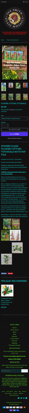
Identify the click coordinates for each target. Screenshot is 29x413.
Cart (26, 2)
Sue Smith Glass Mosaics (16, 402)
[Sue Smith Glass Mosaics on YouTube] (26, 398)
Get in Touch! (15, 330)
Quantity (3, 122)
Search (14, 327)
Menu (5, 2)
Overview (14, 340)
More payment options (14, 138)
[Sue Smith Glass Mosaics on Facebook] (18, 398)
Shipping (11, 109)
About (14, 332)
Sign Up (24, 370)
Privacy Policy (14, 338)
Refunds (14, 336)
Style (2, 115)
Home (2, 40)
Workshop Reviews (14, 345)
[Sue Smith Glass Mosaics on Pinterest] (21, 398)
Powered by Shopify (14, 404)
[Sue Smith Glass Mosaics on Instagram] (24, 398)
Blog (14, 334)
